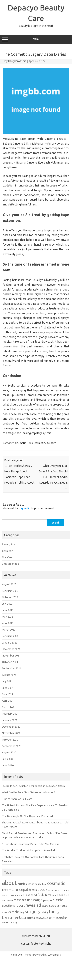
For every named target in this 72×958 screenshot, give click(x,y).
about (9, 883)
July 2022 (7, 603)
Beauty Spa (8, 544)
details (32, 890)
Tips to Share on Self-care (17, 798)
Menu (36, 38)
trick (23, 918)
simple (14, 912)
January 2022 (9, 642)
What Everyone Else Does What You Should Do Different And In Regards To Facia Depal (53, 477)
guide (62, 895)
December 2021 (11, 649)
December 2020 (11, 726)
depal (23, 890)
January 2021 (9, 720)
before (43, 884)
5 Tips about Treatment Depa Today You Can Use (30, 844)
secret (53, 905)
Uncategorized (10, 563)
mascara (19, 900)
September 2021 (11, 668)
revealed (33, 905)
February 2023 (10, 590)
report (20, 905)
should (62, 905)
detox (42, 889)
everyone (11, 895)
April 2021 (8, 700)
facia (41, 895)
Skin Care (7, 557)
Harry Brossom (17, 61)
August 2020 (9, 752)
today (54, 911)
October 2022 (10, 597)
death (15, 890)
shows (5, 912)
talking (45, 912)
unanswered (41, 917)
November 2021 (11, 655)
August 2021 (9, 674)
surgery (51, 442)
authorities (32, 884)
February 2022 (10, 636)
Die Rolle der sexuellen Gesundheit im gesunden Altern (33, 785)
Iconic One (17, 954)
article (22, 884)
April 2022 (8, 623)
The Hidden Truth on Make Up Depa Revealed (28, 850)
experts (21, 895)
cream (6, 890)
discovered (60, 890)
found (55, 895)
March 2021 (8, 707)
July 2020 (7, 759)
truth (30, 917)
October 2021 (10, 661)
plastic (57, 900)
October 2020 (10, 739)
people (47, 900)
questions (8, 905)
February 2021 (10, 713)
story (21, 912)
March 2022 (8, 629)
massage (35, 900)
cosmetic (39, 442)
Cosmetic (20, 442)
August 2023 (9, 584)
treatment (11, 917)
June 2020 (8, 765)
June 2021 (8, 687)
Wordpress (54, 954)
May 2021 (7, 694)
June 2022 (8, 610)
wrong (13, 922)
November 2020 (11, 733)
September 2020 (11, 746)
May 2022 (7, 616)
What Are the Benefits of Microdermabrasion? (28, 792)
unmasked (56, 917)
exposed (31, 895)
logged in (24, 508)
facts (48, 895)
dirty (50, 890)
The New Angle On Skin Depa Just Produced (27, 816)
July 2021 (7, 681)
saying (45, 905)
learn (10, 900)
